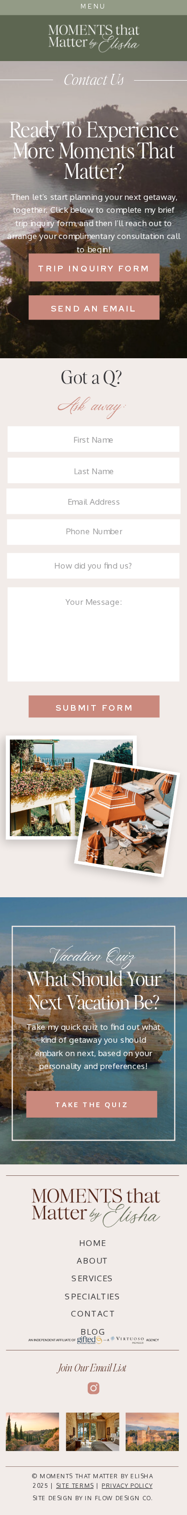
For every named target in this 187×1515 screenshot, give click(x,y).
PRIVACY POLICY (127, 1485)
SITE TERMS (75, 1485)
